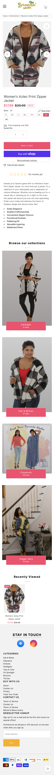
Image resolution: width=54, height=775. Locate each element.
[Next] (46, 54)
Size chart (45, 111)
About (6, 685)
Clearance (7, 661)
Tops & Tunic (8, 670)
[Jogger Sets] (27, 522)
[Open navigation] (4, 6)
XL (25, 115)
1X (32, 115)
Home (5, 16)
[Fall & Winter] (27, 374)
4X (6, 119)
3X (46, 115)
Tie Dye (6, 678)
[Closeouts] (27, 449)
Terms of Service (10, 701)
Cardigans (7, 667)
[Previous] (7, 54)
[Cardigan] (27, 288)
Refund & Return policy (13, 710)
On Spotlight (8, 672)
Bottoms (7, 676)
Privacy (6, 691)
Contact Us (8, 688)
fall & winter (14, 16)
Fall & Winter (8, 658)
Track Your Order (10, 694)
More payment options (27, 160)
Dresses (6, 664)
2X (39, 115)
